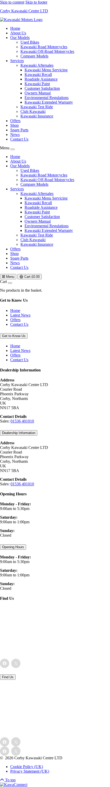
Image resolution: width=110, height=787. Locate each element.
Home (15, 28)
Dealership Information (18, 433)
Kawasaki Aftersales (36, 65)
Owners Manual (38, 93)
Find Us (8, 677)
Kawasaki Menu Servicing (46, 70)
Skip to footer (36, 2)
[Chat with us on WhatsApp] (13, 784)
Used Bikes (29, 42)
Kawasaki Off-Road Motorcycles (47, 51)
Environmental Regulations (47, 97)
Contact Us (19, 139)
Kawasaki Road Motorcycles (43, 47)
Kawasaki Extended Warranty (49, 102)
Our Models (20, 37)
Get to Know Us (14, 336)
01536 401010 (22, 421)
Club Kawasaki (33, 111)
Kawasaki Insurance (36, 116)
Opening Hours (13, 547)
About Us (18, 33)
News (15, 134)
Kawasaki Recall (38, 74)
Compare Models (34, 56)
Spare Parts (19, 130)
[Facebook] (4, 663)
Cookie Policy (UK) (26, 766)
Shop (14, 125)
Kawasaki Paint (37, 84)
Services (17, 60)
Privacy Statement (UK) (29, 771)
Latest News (20, 315)
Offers (15, 121)
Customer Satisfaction (42, 88)
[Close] (12, 149)
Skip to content (12, 2)
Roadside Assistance (41, 79)
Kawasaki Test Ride (36, 107)
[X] (15, 663)
